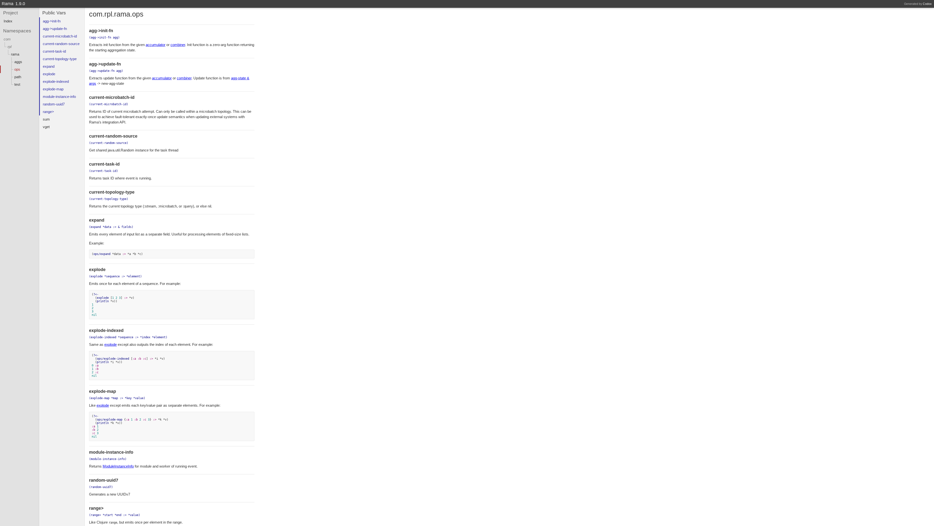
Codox (927, 4)
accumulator (155, 45)
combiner (178, 45)
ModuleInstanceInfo (118, 466)
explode (110, 344)
